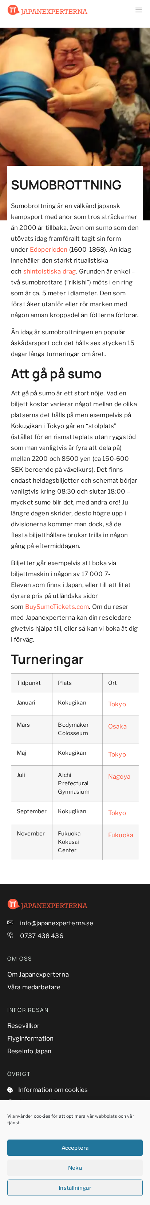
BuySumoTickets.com (57, 606)
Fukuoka (120, 835)
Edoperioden (49, 249)
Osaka (117, 726)
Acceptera (75, 1148)
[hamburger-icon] (134, 10)
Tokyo (117, 704)
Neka (75, 1168)
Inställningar (75, 1188)
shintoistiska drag (49, 271)
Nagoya (119, 776)
